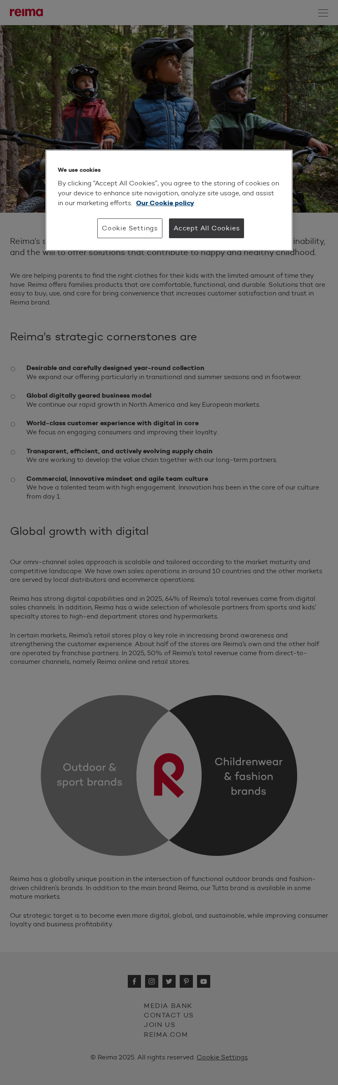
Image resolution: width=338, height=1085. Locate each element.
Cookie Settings (130, 228)
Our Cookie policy (165, 203)
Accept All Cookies (206, 228)
